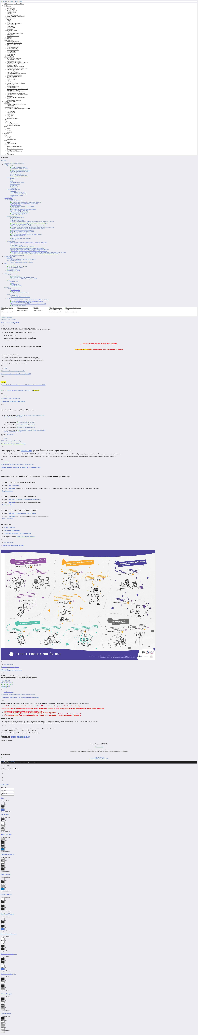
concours (6, 461)
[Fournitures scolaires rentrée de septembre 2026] (13, 371)
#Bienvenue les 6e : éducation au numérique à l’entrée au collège (21, 467)
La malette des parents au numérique (12, 545)
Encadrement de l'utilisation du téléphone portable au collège (20, 697)
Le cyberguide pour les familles (12, 530)
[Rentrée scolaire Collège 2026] (9, 319)
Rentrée (6, 368)
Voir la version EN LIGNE (15, 417)
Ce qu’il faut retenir (7, 491)
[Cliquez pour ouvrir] (78, 659)
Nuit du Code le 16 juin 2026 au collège (13, 444)
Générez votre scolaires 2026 (26, 385)
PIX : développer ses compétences (11, 670)
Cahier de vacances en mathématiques (13, 401)
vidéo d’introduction (14, 485)
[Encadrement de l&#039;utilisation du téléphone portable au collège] (18, 694)
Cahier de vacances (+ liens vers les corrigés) (32, 415)
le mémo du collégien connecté (25, 536)
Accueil (2, 761)
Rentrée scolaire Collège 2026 (10, 323)
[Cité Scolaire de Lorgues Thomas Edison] (11, 1)
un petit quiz (12, 488)
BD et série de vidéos (9, 527)
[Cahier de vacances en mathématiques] (10, 398)
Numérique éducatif (8, 542)
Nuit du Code (26, 451)
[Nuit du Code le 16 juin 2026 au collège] (11, 441)
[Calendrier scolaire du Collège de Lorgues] (99, 757)
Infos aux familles (20, 736)
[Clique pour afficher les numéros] (99, 747)
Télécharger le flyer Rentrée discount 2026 (18, 390)
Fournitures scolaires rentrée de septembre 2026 (16, 374)
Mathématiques (10, 434)
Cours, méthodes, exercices (27, 422)
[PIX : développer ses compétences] (10, 667)
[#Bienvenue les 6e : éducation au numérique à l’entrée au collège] (17, 464)
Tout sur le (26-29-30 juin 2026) (99, 758)
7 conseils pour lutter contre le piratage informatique (17, 533)
